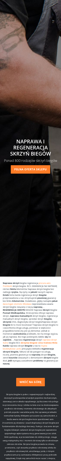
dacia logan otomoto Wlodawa (17, 304)
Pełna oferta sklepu (30, 169)
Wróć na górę (30, 382)
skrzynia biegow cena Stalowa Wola (39, 342)
